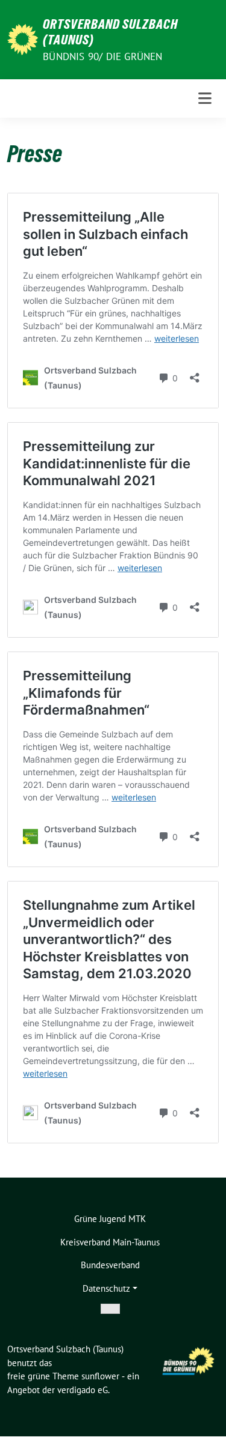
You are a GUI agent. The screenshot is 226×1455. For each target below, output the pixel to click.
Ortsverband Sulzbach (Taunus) (110, 31)
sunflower (100, 1376)
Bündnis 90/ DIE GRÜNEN (102, 56)
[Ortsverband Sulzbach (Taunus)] (22, 38)
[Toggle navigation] (205, 98)
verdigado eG (82, 1390)
